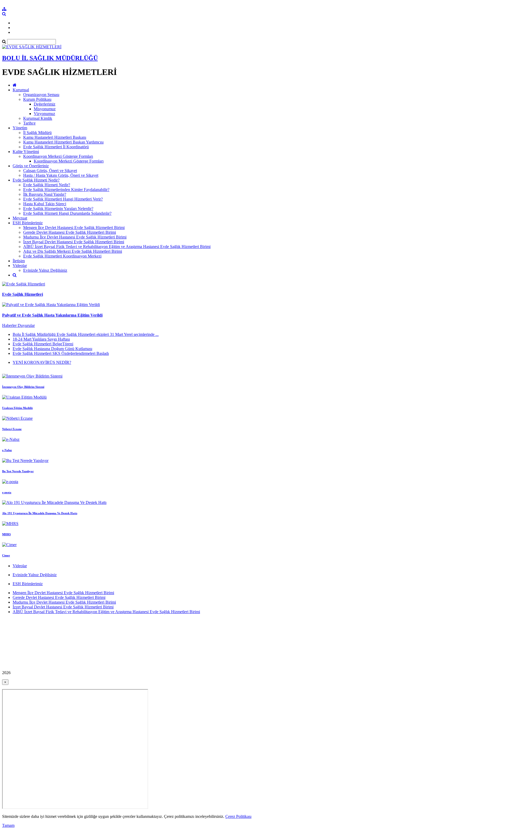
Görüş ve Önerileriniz (31, 166)
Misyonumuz (45, 109)
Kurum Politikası (37, 99)
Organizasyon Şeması (41, 94)
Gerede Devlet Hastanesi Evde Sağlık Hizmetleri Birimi (69, 232)
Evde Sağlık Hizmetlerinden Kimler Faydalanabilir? (66, 189)
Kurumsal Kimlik (37, 118)
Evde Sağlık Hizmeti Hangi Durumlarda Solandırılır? (67, 213)
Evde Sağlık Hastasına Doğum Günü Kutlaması (52, 348)
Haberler (10, 325)
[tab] (253, 344)
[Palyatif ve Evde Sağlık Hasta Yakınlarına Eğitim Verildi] (51, 304)
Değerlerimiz (44, 104)
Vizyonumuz (44, 113)
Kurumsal (21, 90)
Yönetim (20, 128)
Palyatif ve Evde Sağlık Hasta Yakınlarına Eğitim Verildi (52, 315)
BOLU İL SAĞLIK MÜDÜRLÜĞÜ (50, 58)
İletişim (19, 261)
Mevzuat (20, 218)
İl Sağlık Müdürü (37, 132)
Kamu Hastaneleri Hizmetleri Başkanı (54, 137)
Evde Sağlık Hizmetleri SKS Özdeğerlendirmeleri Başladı (61, 353)
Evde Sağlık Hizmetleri (22, 294)
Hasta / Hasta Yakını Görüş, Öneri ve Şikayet (60, 175)
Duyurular (26, 325)
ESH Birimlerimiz (28, 223)
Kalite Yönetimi (26, 151)
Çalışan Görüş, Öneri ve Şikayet (50, 170)
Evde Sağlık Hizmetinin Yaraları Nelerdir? (58, 208)
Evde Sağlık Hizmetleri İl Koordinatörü (56, 147)
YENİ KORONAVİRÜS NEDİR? (42, 362)
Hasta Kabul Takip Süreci (44, 204)
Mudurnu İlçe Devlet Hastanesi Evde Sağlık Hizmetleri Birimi (74, 237)
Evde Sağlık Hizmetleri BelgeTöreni (43, 344)
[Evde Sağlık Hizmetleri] (23, 284)
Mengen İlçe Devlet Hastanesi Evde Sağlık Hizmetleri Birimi (74, 227)
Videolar (20, 265)
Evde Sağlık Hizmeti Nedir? (36, 180)
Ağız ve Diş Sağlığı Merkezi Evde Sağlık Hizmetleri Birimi (72, 251)
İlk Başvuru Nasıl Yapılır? (44, 194)
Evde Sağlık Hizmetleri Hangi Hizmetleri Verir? (63, 199)
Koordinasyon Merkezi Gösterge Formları (58, 156)
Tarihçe (29, 123)
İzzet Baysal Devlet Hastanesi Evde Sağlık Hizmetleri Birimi (73, 242)
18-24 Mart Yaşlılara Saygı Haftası (41, 339)
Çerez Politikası (238, 816)
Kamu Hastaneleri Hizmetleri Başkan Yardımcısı (63, 142)
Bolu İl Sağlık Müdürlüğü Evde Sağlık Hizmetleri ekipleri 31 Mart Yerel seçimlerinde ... (86, 334)
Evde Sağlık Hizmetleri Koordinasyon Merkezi (62, 256)
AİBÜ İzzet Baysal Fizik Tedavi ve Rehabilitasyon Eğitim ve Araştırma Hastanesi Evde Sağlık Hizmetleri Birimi (117, 246)
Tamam (8, 825)
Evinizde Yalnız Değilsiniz (45, 270)
